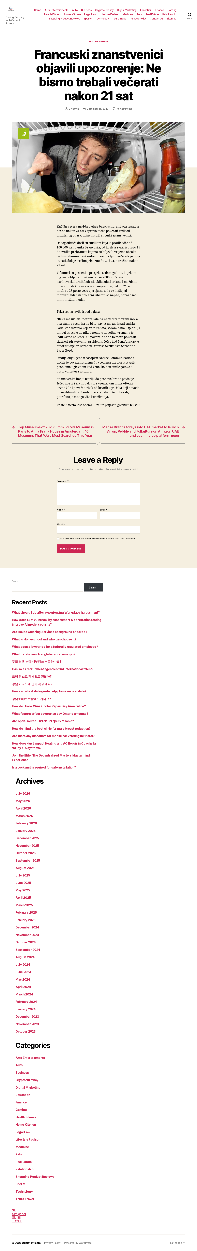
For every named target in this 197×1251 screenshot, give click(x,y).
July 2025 (23, 875)
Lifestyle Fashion (109, 14)
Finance (159, 10)
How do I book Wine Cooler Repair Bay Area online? (49, 706)
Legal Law (90, 14)
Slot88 (16, 1217)
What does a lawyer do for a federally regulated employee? (55, 647)
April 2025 (23, 897)
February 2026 (26, 823)
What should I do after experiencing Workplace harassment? (56, 612)
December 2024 (27, 927)
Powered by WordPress (78, 1242)
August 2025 (25, 868)
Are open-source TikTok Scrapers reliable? (43, 721)
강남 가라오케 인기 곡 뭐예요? (32, 684)
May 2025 (23, 890)
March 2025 (24, 905)
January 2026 (26, 831)
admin (75, 108)
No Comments (124, 108)
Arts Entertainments (57, 10)
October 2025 (26, 853)
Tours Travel (119, 18)
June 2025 (23, 883)
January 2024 (26, 1009)
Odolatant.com (31, 1242)
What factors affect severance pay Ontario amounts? (50, 714)
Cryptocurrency (104, 10)
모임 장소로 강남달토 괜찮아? (32, 676)
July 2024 (23, 964)
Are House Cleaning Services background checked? (49, 632)
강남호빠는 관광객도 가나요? (31, 699)
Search (15, 581)
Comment (63, 481)
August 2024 (25, 957)
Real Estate (152, 14)
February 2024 (26, 1002)
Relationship (169, 14)
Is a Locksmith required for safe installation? (44, 767)
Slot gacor (19, 1214)
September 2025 (28, 860)
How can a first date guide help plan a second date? (49, 691)
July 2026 (23, 793)
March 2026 (24, 816)
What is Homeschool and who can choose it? (44, 639)
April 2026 (23, 808)
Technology (102, 18)
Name (61, 509)
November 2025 (27, 845)
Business (86, 10)
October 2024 (26, 942)
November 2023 (27, 1024)
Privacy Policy (138, 18)
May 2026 (23, 801)
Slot (14, 1210)
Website (61, 524)
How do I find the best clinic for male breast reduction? (51, 728)
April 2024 (23, 987)
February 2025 (26, 912)
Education (146, 10)
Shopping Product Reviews (64, 18)
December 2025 (27, 838)
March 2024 (24, 994)
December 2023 (27, 1016)
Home (37, 10)
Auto (75, 10)
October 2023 (26, 1031)
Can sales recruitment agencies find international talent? (52, 669)
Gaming (172, 10)
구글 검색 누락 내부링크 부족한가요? (36, 661)
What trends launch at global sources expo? (43, 654)
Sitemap (171, 18)
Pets (139, 14)
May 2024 (23, 979)
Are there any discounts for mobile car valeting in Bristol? (53, 736)
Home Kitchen (72, 14)
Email (103, 509)
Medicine (128, 14)
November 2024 (27, 935)
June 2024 (23, 972)
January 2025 (25, 920)
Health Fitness (52, 14)
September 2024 (28, 950)
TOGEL (17, 1221)
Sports (88, 18)
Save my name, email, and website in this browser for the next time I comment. (97, 538)
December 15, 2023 (97, 108)
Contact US (156, 18)
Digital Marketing (127, 10)
